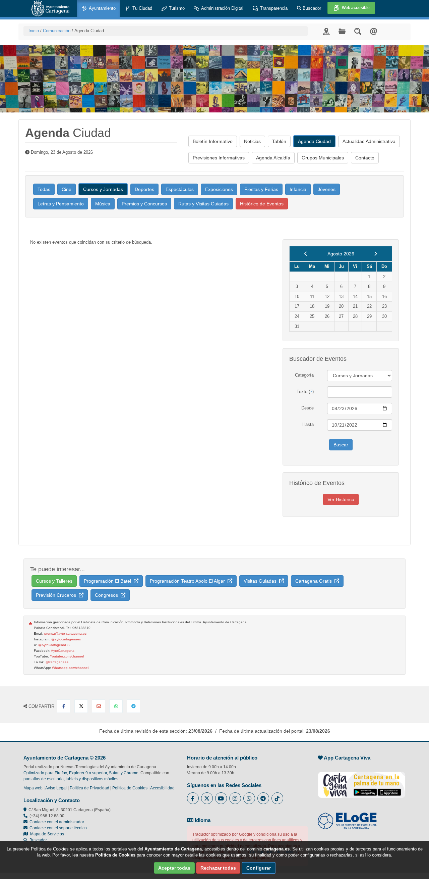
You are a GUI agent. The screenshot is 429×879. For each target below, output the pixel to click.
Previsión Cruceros (57, 595)
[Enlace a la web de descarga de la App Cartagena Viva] (362, 781)
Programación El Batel (109, 581)
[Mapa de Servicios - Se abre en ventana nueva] (326, 31)
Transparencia (273, 8)
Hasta (308, 424)
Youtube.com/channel (67, 656)
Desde (307, 407)
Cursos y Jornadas (103, 189)
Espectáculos (180, 189)
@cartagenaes (57, 662)
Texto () (305, 391)
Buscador (311, 8)
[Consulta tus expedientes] (342, 31)
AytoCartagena (62, 650)
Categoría (304, 375)
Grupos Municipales (323, 157)
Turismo (176, 8)
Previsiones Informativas (219, 157)
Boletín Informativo (213, 141)
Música (102, 203)
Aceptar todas (174, 868)
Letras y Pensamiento (61, 203)
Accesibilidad (162, 788)
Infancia (298, 189)
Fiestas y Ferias (261, 189)
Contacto (364, 157)
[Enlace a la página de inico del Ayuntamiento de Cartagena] (50, 8)
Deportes (144, 189)
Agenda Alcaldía (273, 157)
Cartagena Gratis (314, 581)
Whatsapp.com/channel (70, 668)
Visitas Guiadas (261, 581)
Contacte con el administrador (56, 822)
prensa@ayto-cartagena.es (65, 633)
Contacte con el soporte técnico (58, 828)
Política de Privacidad (89, 788)
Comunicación (56, 30)
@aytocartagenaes (66, 639)
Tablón (279, 141)
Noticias (252, 141)
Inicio (33, 30)
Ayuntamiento (102, 8)
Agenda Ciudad (314, 141)
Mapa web (33, 788)
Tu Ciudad (141, 8)
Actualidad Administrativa (369, 141)
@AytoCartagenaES (54, 645)
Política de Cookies (129, 788)
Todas (44, 189)
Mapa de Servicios (46, 834)
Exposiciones (219, 189)
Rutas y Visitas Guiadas (203, 203)
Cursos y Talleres (54, 581)
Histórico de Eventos (262, 203)
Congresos (108, 595)
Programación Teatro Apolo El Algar (189, 581)
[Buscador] (357, 31)
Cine (66, 189)
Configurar (258, 868)
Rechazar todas (218, 868)
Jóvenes (326, 189)
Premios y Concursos (144, 203)
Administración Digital (221, 8)
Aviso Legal (56, 788)
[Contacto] (373, 31)
